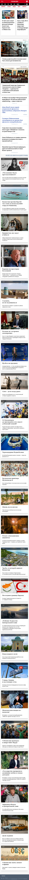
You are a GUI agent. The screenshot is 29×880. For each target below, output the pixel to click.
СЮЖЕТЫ (24, 6)
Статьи (9, 6)
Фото (19, 6)
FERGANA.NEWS (14, 1)
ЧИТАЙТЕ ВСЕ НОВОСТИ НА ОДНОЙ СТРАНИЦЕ (17, 155)
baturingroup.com (14, 878)
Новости (3, 6)
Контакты (3, 875)
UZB (14, 4)
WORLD (18, 4)
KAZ (2, 4)
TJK (8, 4)
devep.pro (25, 878)
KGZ (5, 4)
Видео (14, 6)
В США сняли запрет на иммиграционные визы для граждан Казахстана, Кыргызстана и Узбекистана (8, 25)
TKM (11, 4)
